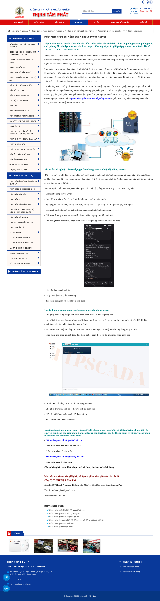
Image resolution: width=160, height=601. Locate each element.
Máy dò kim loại (17, 90)
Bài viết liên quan (54, 506)
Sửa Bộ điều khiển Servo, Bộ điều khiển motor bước (22, 210)
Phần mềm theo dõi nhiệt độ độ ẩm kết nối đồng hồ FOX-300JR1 (76, 520)
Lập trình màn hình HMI (20, 238)
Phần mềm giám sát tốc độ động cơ (64, 513)
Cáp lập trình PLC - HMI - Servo (23, 121)
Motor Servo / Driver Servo (22, 116)
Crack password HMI (19, 258)
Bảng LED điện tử (17, 67)
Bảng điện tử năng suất (21, 72)
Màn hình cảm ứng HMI (20, 95)
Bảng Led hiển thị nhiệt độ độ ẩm (23, 78)
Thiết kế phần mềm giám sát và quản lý (47, 31)
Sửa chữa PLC (16, 199)
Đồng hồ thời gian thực (21, 85)
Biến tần (13, 106)
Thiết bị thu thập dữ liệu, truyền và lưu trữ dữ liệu (22, 132)
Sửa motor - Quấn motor (21, 222)
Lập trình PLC (15, 232)
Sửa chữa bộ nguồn (19, 217)
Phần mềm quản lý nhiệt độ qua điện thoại (66, 510)
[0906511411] (6, 588)
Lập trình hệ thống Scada (21, 243)
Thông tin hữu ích (130, 562)
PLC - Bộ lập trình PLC (19, 100)
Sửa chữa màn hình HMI (20, 204)
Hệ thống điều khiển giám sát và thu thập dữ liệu (23, 53)
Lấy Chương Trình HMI (20, 263)
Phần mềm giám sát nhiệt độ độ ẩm (64, 517)
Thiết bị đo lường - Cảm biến (22, 149)
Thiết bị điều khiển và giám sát (23, 139)
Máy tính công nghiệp (19, 111)
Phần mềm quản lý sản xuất (60, 527)
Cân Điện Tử (15, 126)
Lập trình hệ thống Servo (21, 248)
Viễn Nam (92, 596)
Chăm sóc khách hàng (131, 571)
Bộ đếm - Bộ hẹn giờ (18, 159)
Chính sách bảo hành (130, 566)
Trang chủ (14, 31)
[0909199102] (6, 577)
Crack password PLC (19, 253)
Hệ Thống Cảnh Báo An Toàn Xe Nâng (22, 45)
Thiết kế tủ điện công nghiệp (22, 189)
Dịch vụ (25, 31)
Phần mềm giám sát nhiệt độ (61, 523)
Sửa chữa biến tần (18, 194)
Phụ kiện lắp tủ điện (18, 170)
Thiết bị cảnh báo (17, 144)
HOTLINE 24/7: (146, 8)
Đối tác (17, 533)
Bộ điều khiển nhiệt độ (20, 154)
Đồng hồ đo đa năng (19, 164)
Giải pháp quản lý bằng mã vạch (21, 60)
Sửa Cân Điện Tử (17, 227)
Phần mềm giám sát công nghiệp (81, 31)
